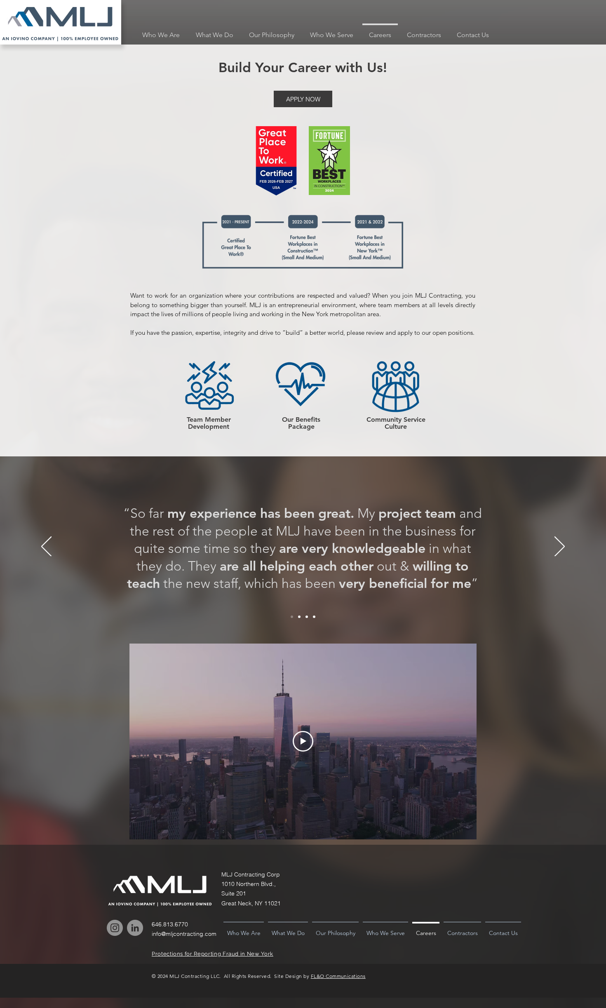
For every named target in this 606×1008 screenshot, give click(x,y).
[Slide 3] (306, 617)
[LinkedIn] (135, 928)
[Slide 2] (299, 617)
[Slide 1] (292, 617)
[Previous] (46, 547)
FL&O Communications (338, 976)
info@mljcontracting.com (184, 934)
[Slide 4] (314, 617)
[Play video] (303, 741)
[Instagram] (115, 928)
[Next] (559, 547)
